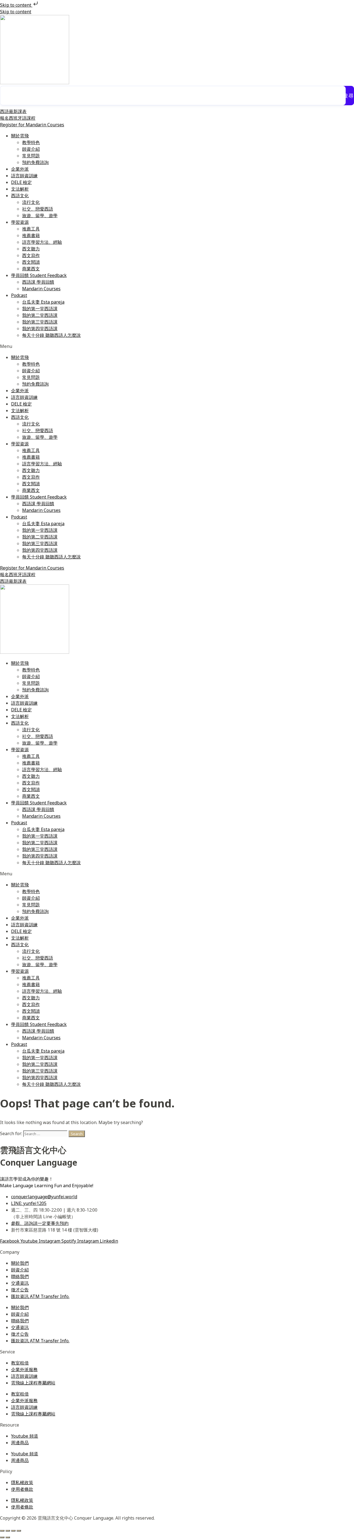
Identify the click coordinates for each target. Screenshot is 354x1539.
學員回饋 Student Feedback (39, 275)
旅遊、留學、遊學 (40, 215)
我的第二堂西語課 (40, 315)
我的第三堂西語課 (40, 322)
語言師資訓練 (24, 176)
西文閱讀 (31, 262)
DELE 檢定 (21, 182)
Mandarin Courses (41, 289)
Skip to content (16, 5)
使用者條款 (22, 1489)
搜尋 (348, 95)
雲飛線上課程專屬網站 (33, 1383)
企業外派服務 (24, 1369)
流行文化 (31, 202)
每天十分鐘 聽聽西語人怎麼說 (51, 335)
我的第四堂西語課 (40, 328)
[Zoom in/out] (2, 1531)
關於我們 (20, 1263)
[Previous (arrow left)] (2, 1537)
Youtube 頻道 (24, 1436)
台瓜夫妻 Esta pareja (43, 302)
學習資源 (20, 222)
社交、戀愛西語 (37, 209)
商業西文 (31, 269)
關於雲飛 (20, 136)
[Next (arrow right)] (8, 1537)
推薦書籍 (31, 235)
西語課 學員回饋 (38, 282)
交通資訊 (20, 1283)
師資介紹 (31, 149)
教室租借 (20, 1363)
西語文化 (20, 196)
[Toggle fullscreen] (8, 1531)
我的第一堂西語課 (40, 309)
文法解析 (20, 189)
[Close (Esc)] (19, 1531)
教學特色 (31, 142)
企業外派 (20, 169)
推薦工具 (31, 229)
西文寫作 (31, 255)
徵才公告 (20, 1290)
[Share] (13, 1531)
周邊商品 (20, 1443)
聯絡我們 (20, 1276)
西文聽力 (31, 249)
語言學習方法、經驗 (42, 242)
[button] (177, 346)
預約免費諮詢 (35, 162)
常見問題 (31, 156)
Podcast (19, 295)
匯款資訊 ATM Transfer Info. (40, 1296)
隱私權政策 (22, 1482)
